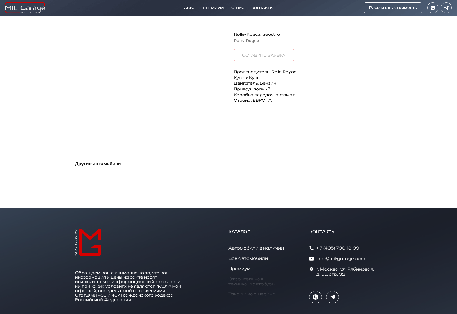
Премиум (240, 268)
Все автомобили (248, 258)
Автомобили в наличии (256, 248)
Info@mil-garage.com (340, 258)
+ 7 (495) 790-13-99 (337, 248)
